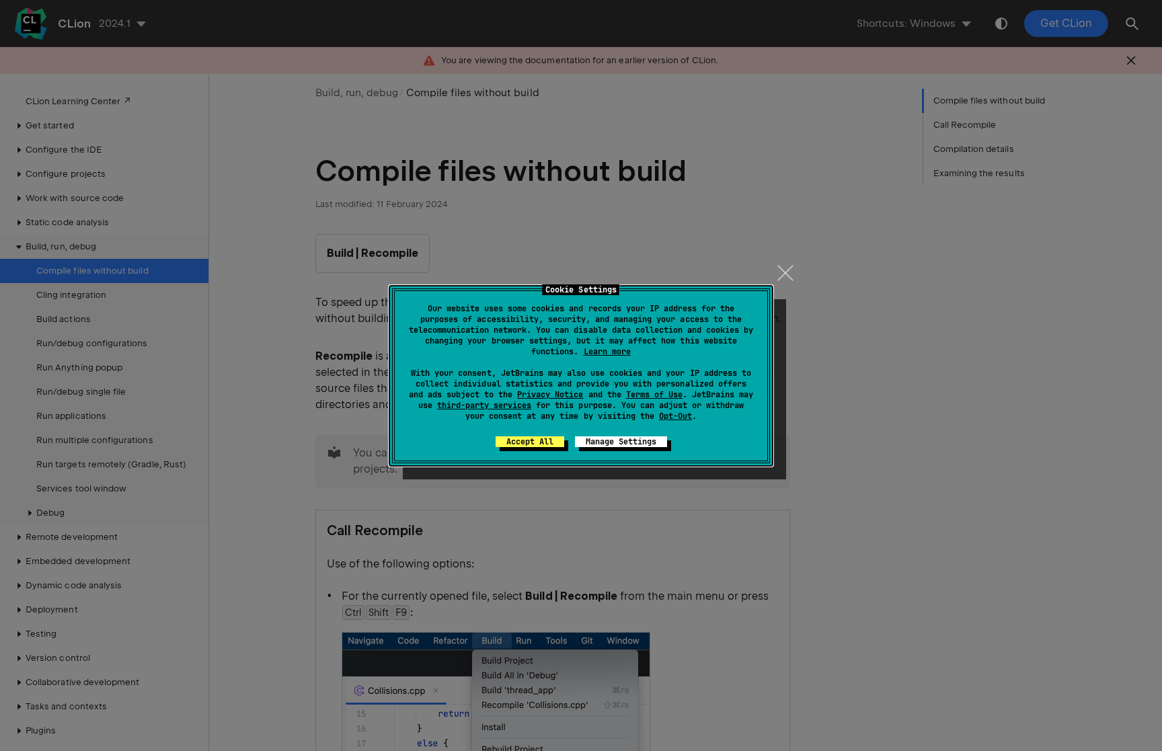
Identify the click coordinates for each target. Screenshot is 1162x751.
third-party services (484, 405)
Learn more (607, 351)
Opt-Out (675, 416)
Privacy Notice (550, 394)
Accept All (529, 441)
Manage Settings (621, 441)
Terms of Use (654, 394)
